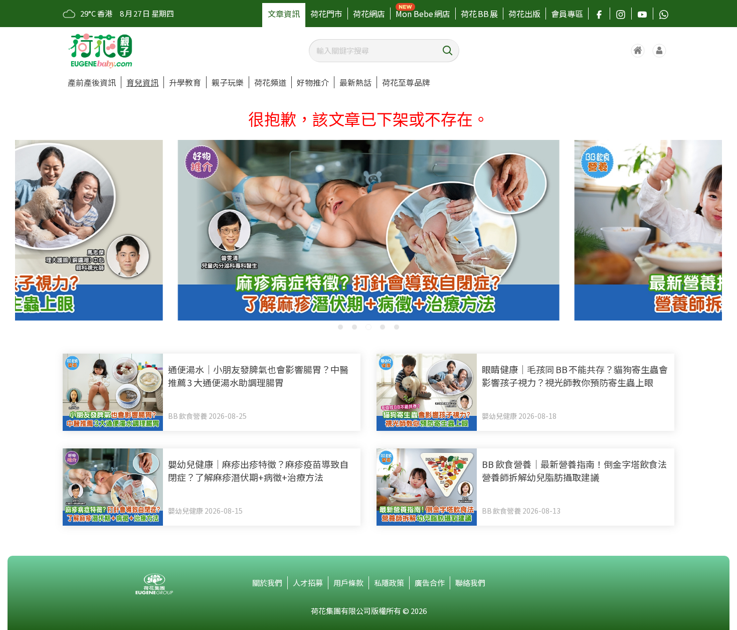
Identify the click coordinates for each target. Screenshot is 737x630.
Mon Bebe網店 (423, 14)
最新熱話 (355, 82)
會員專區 (567, 14)
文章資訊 (284, 14)
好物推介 (313, 82)
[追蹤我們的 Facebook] (599, 14)
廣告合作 (430, 582)
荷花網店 (369, 14)
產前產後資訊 (92, 82)
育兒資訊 (142, 82)
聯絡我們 (470, 582)
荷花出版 (524, 14)
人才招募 (308, 582)
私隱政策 (389, 582)
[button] (340, 327)
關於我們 (267, 582)
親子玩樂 (228, 82)
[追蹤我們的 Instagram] (620, 14)
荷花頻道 (270, 82)
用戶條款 (348, 582)
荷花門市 (326, 14)
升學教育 (185, 82)
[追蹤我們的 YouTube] (642, 14)
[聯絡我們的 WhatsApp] (663, 14)
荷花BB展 (479, 14)
